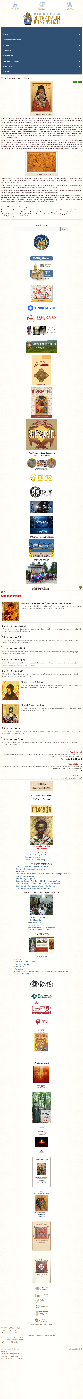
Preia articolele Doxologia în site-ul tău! (65, 778)
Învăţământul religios (32, 857)
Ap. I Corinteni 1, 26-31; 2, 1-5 (71, 759)
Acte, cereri (19, 969)
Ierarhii (4, 1351)
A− (75, 82)
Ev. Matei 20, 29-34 (75, 771)
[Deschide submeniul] (79, 34)
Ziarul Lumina (34, 925)
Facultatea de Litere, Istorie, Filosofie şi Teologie (42, 855)
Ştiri (4, 29)
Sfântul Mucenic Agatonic (33, 705)
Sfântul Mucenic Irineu (12, 739)
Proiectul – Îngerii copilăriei (25, 879)
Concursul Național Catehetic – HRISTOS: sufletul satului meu (38, 883)
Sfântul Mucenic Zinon (12, 671)
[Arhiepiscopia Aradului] (42, 6)
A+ (80, 82)
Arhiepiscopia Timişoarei (10, 1349)
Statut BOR (19, 959)
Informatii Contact (75, 1349)
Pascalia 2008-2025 (22, 974)
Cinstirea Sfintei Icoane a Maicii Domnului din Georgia (46, 603)
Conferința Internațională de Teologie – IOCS (32, 866)
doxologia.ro (76, 775)
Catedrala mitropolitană (10, 1354)
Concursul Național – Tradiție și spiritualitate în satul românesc (38, 881)
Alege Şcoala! (21, 871)
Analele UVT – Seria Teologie (35, 860)
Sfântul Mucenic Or (11, 728)
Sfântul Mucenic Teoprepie (14, 659)
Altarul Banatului (35, 920)
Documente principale (23, 964)
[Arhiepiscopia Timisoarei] (15, 6)
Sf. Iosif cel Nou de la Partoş (12, 1356)
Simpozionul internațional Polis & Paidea (30, 869)
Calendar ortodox (11, 596)
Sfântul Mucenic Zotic (12, 637)
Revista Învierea (35, 922)
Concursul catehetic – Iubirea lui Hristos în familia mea (35, 886)
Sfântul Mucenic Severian (14, 626)
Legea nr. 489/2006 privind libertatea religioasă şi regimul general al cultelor (42, 971)
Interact (9, 1361)
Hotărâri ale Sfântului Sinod (25, 962)
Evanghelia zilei (75, 764)
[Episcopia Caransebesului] (69, 6)
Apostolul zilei (76, 752)
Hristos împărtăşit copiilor (25, 876)
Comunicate (19, 966)
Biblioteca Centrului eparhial (39, 930)
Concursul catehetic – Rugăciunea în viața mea (33, 888)
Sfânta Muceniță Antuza (32, 682)
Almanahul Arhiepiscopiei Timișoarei (42, 927)
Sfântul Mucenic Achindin (14, 648)
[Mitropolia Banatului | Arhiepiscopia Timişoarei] (41, 19)
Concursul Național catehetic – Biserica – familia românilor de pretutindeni (42, 874)
